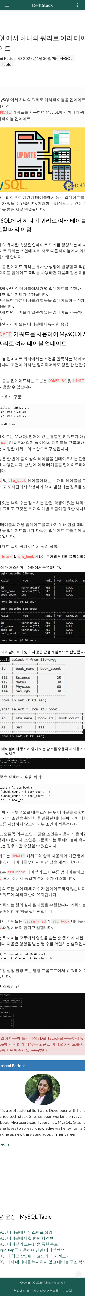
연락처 (67, 1290)
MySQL (66, 58)
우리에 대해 (21, 1290)
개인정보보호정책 (46, 1290)
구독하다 (39, 1050)
